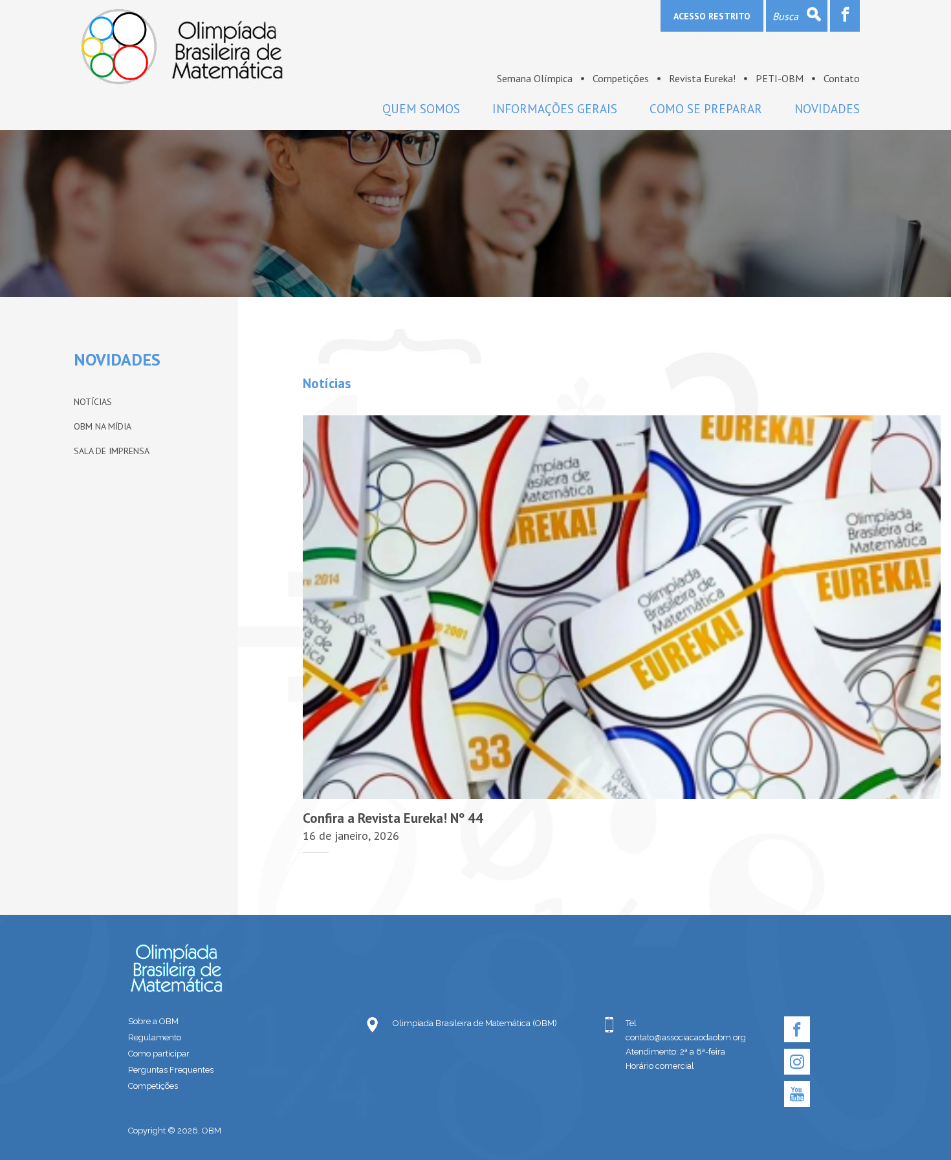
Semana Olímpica (535, 78)
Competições (621, 78)
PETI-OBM (779, 78)
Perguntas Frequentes (170, 1070)
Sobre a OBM (153, 1021)
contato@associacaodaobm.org (686, 1037)
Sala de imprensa (111, 451)
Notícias (93, 402)
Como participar (159, 1053)
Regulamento (154, 1037)
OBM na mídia (102, 426)
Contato (842, 78)
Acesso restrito (711, 16)
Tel (631, 1023)
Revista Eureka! (702, 78)
